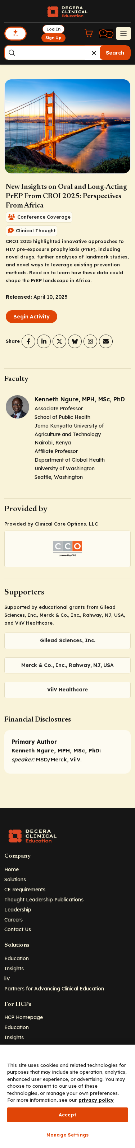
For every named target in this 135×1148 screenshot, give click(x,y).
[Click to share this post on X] (59, 341)
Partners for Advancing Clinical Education (54, 988)
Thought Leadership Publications (44, 899)
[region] (67, 1096)
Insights (14, 968)
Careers (13, 919)
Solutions (15, 879)
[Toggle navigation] (123, 33)
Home (11, 869)
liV (7, 978)
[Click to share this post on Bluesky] (75, 341)
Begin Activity (31, 316)
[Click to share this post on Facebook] (28, 341)
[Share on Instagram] (90, 341)
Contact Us (17, 929)
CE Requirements (24, 889)
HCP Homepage (23, 1017)
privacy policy (96, 1100)
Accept (67, 1114)
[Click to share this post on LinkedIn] (44, 341)
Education (16, 958)
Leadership (17, 909)
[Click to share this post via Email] (106, 341)
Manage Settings (67, 1135)
